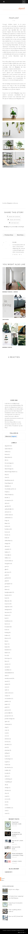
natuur (6, 684)
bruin (6, 537)
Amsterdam (8, 448)
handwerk (7, 595)
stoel (6, 747)
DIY (6, 460)
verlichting (7, 779)
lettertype (7, 658)
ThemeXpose (13, 930)
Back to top (21, 932)
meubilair (7, 670)
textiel (6, 764)
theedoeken (8, 767)
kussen (6, 652)
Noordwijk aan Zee (10, 489)
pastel (6, 707)
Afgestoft (7, 445)
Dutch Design (8, 468)
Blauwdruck (8, 457)
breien (6, 532)
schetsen (7, 738)
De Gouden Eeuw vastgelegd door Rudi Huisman (17, 834)
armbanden (8, 517)
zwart (6, 813)
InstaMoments (8, 480)
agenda (7, 506)
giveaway (7, 572)
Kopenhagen (8, 483)
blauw (6, 523)
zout (6, 810)
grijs (6, 580)
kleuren (7, 638)
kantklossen (8, 621)
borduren (7, 529)
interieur (7, 612)
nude (6, 690)
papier (6, 704)
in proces (7, 603)
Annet (3, 878)
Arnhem (7, 451)
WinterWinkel (8, 494)
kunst (6, 647)
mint (6, 675)
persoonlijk (14, 226)
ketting (6, 632)
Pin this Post (15, 222)
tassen (6, 756)
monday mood (8, 678)
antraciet (7, 512)
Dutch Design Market (10, 471)
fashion (7, 552)
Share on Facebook (14, 216)
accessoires (8, 500)
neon (6, 687)
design (6, 543)
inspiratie (7, 606)
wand (6, 796)
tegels (6, 761)
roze (6, 736)
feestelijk (7, 555)
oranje (6, 695)
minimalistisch (8, 672)
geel (6, 566)
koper (6, 644)
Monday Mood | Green (10, 292)
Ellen (14, 242)
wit (5, 802)
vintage (7, 787)
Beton (6, 454)
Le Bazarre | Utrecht (17, 861)
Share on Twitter (15, 219)
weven (6, 799)
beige (6, 520)
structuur (7, 750)
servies (6, 741)
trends (6, 773)
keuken (6, 635)
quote (6, 721)
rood (6, 733)
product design (8, 718)
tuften (6, 776)
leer (6, 655)
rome (6, 730)
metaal (6, 667)
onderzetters (8, 692)
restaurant (7, 724)
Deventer (7, 466)
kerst (6, 629)
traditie (7, 770)
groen (9, 226)
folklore (7, 558)
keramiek (7, 626)
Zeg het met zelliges (13, 889)
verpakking (7, 781)
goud (6, 575)
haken (6, 589)
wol (6, 804)
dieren (6, 546)
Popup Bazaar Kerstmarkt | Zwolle (16, 823)
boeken (7, 526)
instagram (7, 609)
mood (6, 681)
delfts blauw (8, 540)
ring (6, 727)
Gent (6, 477)
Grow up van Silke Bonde (16, 847)
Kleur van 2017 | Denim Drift (17, 841)
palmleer (7, 701)
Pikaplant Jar (19, 67)
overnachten (8, 698)
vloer (6, 793)
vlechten (7, 790)
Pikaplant (16, 93)
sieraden (7, 744)
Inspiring (6, 319)
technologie (21, 226)
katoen (6, 624)
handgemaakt (8, 592)
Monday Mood (7, 347)
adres (6, 503)
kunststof (7, 649)
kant (6, 618)
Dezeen (16, 203)
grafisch (7, 578)
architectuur (8, 514)
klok (6, 641)
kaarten (7, 615)
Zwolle (6, 497)
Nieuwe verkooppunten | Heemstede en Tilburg (17, 854)
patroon (7, 710)
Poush (6, 491)
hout (6, 598)
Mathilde (7, 486)
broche (6, 535)
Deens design (8, 463)
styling (6, 753)
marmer (7, 664)
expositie (7, 549)
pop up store (8, 715)
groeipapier (8, 583)
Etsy (6, 474)
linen (6, 661)
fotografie (7, 563)
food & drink (8, 560)
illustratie (7, 601)
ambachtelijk (8, 509)
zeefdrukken (8, 807)
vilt (5, 784)
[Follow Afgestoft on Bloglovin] (11, 437)
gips (6, 569)
